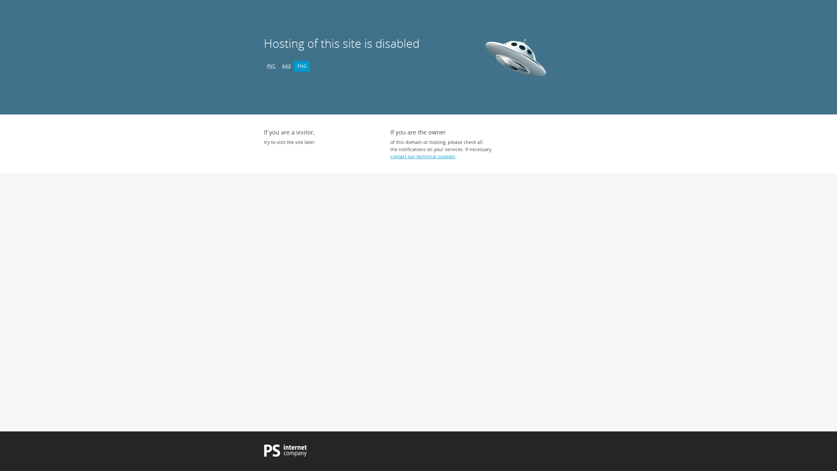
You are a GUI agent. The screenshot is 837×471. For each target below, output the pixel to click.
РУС (271, 66)
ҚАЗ (286, 66)
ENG (302, 66)
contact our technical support (422, 156)
